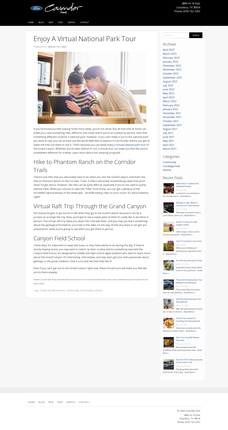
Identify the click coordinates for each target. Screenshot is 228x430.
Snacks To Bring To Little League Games (186, 223)
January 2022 (170, 109)
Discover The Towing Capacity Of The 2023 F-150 (189, 361)
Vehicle (167, 170)
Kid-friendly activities (91, 290)
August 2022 (170, 81)
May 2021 (168, 141)
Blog (41, 22)
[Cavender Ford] (57, 9)
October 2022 (171, 73)
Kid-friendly (73, 290)
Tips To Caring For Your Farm (189, 241)
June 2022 (168, 89)
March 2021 (170, 149)
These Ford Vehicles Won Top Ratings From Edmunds (189, 281)
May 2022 (168, 93)
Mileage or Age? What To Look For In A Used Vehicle (187, 204)
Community (169, 162)
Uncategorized (171, 166)
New (51, 22)
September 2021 (172, 125)
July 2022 (168, 85)
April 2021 (168, 145)
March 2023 (170, 53)
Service (71, 22)
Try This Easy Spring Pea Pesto (189, 260)
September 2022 (172, 77)
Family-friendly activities (53, 290)
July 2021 (168, 133)
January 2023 (170, 61)
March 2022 (170, 101)
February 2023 (171, 57)
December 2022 (172, 65)
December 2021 (172, 113)
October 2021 (171, 121)
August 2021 (170, 129)
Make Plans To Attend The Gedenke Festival (187, 185)
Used (60, 22)
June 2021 (168, 137)
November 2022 (172, 69)
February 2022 (171, 105)
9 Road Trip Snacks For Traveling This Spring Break (188, 319)
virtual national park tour (131, 144)
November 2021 (172, 117)
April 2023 (168, 49)
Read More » (185, 196)
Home (31, 22)
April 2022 (168, 97)
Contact (84, 22)
